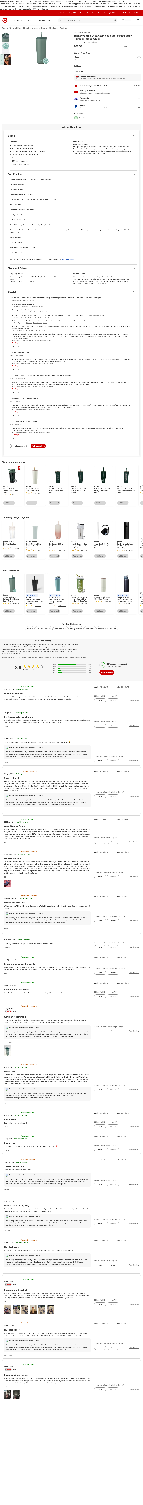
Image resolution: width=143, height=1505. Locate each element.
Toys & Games (85, 4)
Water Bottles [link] (90, 629)
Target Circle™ (60, 13)
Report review (134, 700)
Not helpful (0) (33, 306)
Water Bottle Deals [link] (60, 629)
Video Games (111, 4)
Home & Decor (73, 1)
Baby (10, 4)
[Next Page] (139, 58)
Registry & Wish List (111, 13)
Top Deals (95, 6)
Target (4, 28)
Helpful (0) (25, 306)
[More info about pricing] (125, 46)
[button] (80, 42)
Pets (46, 4)
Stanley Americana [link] (76, 629)
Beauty (15, 4)
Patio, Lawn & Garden (100, 1)
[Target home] (5, 20)
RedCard (25, 9)
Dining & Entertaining (30, 28)
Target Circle (34, 9)
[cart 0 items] (138, 20)
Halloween (38, 1)
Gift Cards (19, 6)
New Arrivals (68, 6)
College (31, 1)
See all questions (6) (19, 446)
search (115, 20)
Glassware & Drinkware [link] (44, 629)
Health (50, 4)
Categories (17, 20)
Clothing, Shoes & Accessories (54, 1)
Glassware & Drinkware (49, 28)
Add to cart (79, 71)
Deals (52, 6)
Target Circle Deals (106, 6)
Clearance (59, 6)
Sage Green (77, 58)
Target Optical (44, 6)
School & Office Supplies (70, 4)
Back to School (21, 1)
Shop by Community (31, 6)
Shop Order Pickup (129, 6)
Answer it (16, 347)
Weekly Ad (118, 6)
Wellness (56, 4)
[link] (80, 42)
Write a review (107, 672)
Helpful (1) (30, 317)
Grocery (112, 1)
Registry (18, 9)
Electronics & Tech (98, 4)
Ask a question (38, 446)
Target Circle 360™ (93, 13)
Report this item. (68, 259)
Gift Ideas (11, 6)
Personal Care (23, 4)
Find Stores (43, 9)
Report (41, 306)
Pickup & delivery (45, 20)
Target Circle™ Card (76, 13)
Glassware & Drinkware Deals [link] (107, 629)
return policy (83, 283)
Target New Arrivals (7, 1)
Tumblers (63, 28)
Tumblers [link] (30, 629)
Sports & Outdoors (36, 4)
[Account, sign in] (127, 20)
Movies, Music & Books (126, 4)
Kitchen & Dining (85, 1)
